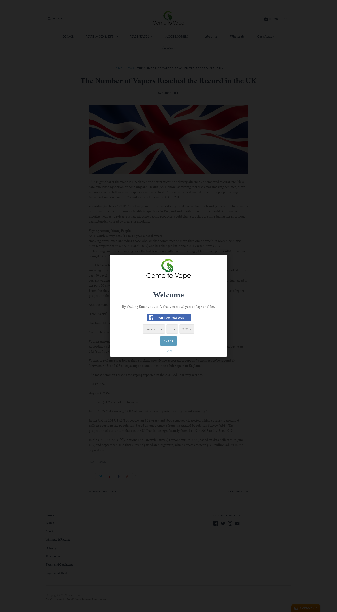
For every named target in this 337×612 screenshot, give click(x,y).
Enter (168, 341)
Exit (169, 351)
